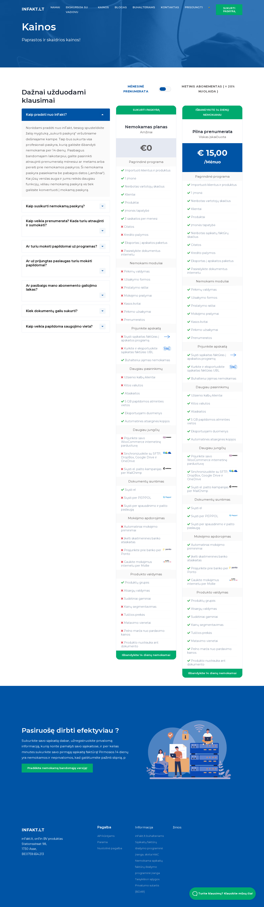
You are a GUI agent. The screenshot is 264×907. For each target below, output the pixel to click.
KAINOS (103, 7)
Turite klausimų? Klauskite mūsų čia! (225, 893)
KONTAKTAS (170, 7)
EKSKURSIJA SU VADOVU (77, 10)
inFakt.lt (33, 9)
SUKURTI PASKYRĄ (146, 109)
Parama (102, 842)
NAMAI (55, 7)
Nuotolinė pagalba (109, 848)
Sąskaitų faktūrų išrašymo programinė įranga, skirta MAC (149, 848)
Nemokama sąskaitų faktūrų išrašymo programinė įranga (149, 867)
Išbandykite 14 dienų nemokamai (146, 655)
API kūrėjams (105, 835)
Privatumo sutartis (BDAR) (147, 888)
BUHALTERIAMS (144, 7)
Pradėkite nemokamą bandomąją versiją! (57, 768)
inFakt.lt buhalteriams (149, 835)
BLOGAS (121, 7)
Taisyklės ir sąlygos (147, 879)
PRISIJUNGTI (194, 7)
